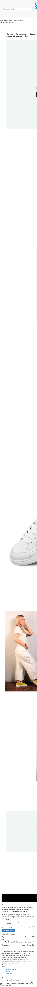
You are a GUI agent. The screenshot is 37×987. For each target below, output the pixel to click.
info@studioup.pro (15, 980)
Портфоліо (9, 971)
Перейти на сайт (8, 930)
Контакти (9, 973)
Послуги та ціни (11, 969)
